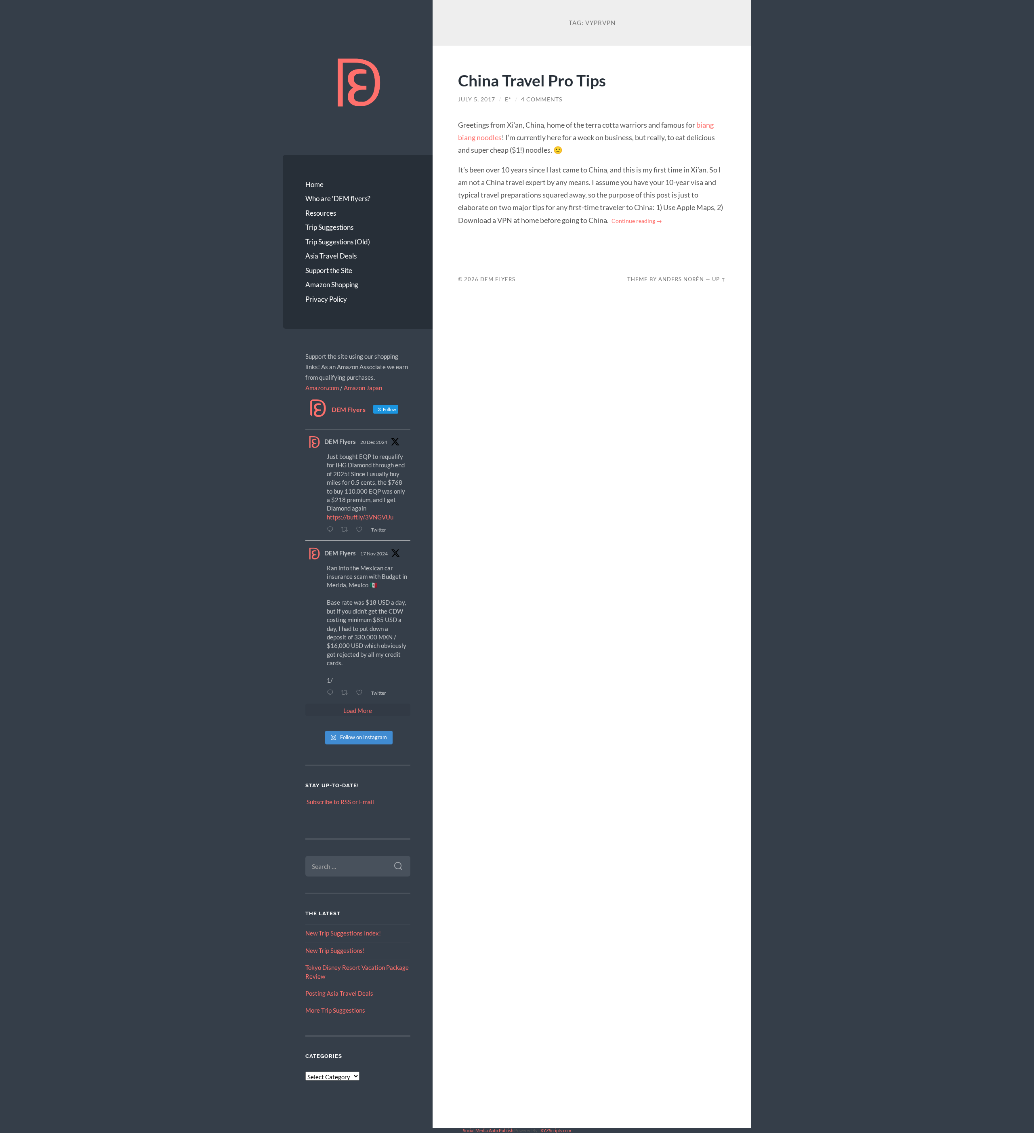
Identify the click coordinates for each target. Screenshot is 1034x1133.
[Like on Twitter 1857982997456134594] (361, 692)
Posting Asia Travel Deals (339, 993)
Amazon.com (322, 387)
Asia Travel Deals (331, 256)
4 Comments (541, 99)
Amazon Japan (363, 387)
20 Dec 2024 (373, 442)
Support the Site (328, 270)
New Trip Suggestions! (335, 950)
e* (508, 99)
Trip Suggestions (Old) (337, 242)
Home (314, 184)
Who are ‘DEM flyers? (337, 198)
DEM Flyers (340, 441)
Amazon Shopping (331, 284)
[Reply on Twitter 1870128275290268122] (332, 529)
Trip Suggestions (329, 227)
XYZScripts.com (555, 1130)
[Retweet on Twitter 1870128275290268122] (346, 529)
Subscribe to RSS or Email (340, 801)
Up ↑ (719, 279)
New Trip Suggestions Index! (343, 933)
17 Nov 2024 (374, 554)
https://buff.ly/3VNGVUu (360, 517)
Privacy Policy (326, 299)
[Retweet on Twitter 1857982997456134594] (346, 692)
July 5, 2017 (476, 99)
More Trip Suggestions (335, 1010)
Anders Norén (681, 279)
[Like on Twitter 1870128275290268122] (361, 529)
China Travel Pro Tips (532, 80)
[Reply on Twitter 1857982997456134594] (332, 692)
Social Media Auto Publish (488, 1130)
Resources (320, 213)
